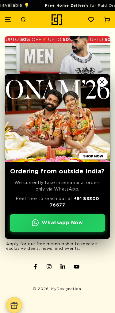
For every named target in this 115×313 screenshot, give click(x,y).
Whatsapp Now (62, 222)
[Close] (102, 82)
